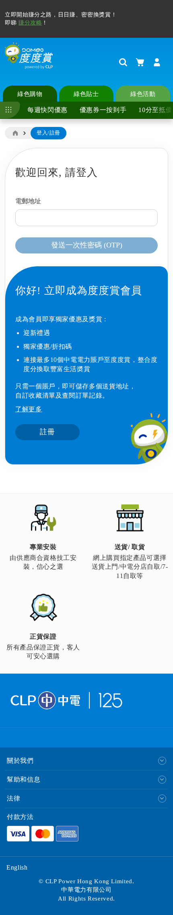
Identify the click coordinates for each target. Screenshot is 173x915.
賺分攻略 (30, 23)
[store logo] (29, 62)
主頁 (15, 133)
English (16, 867)
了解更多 (28, 409)
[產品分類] (10, 110)
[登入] (157, 62)
